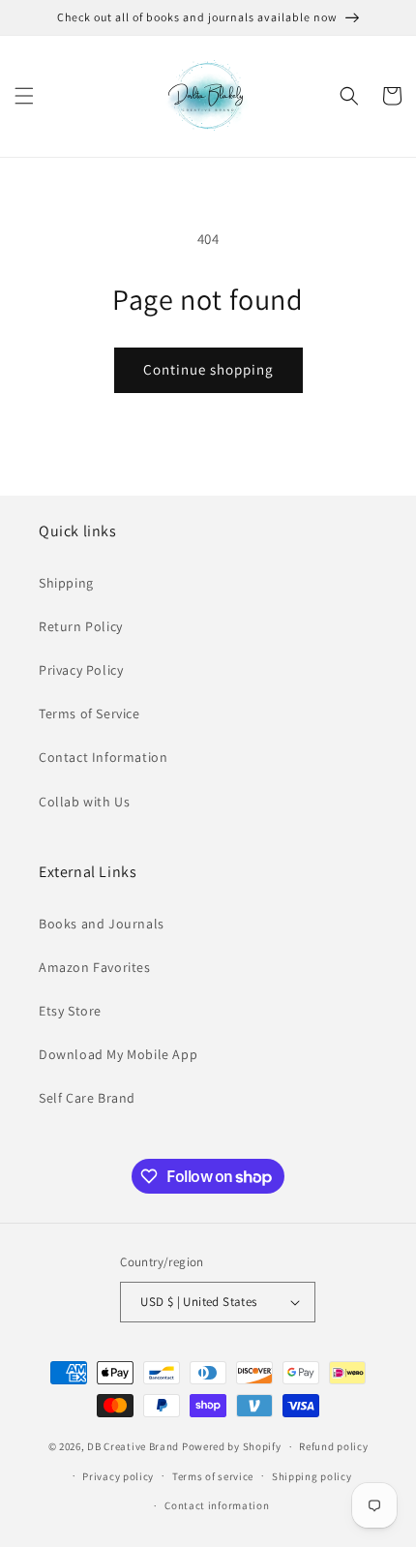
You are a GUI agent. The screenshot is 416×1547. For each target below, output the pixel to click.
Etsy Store (70, 1010)
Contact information (216, 1505)
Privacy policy (118, 1476)
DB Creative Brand (133, 1446)
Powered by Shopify (232, 1446)
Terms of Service (89, 713)
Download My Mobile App (118, 1054)
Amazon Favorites (95, 967)
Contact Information (103, 757)
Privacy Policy (81, 670)
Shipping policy (312, 1476)
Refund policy (333, 1446)
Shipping (66, 583)
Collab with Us (84, 801)
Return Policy (81, 626)
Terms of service (212, 1476)
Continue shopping (208, 369)
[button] (24, 96)
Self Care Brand (87, 1098)
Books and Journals (101, 923)
